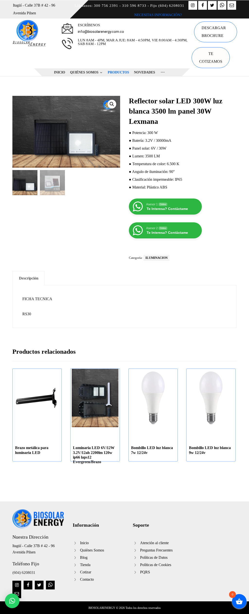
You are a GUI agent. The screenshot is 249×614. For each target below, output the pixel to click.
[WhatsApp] (222, 5)
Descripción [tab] (28, 278)
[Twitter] (212, 5)
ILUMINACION (156, 258)
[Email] (231, 5)
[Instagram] (192, 5)
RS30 (26, 314)
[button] (111, 104)
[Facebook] (202, 5)
